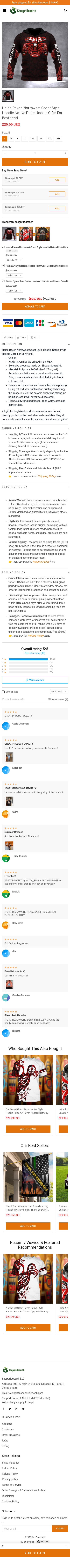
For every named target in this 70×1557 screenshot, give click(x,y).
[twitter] (10, 1409)
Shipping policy (10, 1462)
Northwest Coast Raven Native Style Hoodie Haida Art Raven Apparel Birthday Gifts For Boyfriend (27, 1111)
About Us (7, 1423)
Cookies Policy (10, 1501)
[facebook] (4, 1409)
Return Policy (9, 1468)
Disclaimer (8, 1496)
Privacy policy (10, 1479)
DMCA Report (27, 1542)
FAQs (5, 1440)
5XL (58, 139)
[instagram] (17, 1409)
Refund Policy (36, 635)
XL (24, 139)
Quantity (6, 147)
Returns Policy (41, 561)
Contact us (8, 1429)
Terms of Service (11, 1484)
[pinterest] (23, 1409)
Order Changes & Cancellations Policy (23, 1490)
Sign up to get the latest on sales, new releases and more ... (34, 1520)
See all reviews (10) (35, 653)
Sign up (60, 1528)
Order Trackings (11, 1435)
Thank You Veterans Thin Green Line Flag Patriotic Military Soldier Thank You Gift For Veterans (28, 1208)
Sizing (5, 1446)
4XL (50, 139)
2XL (32, 139)
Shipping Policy (47, 476)
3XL (41, 139)
